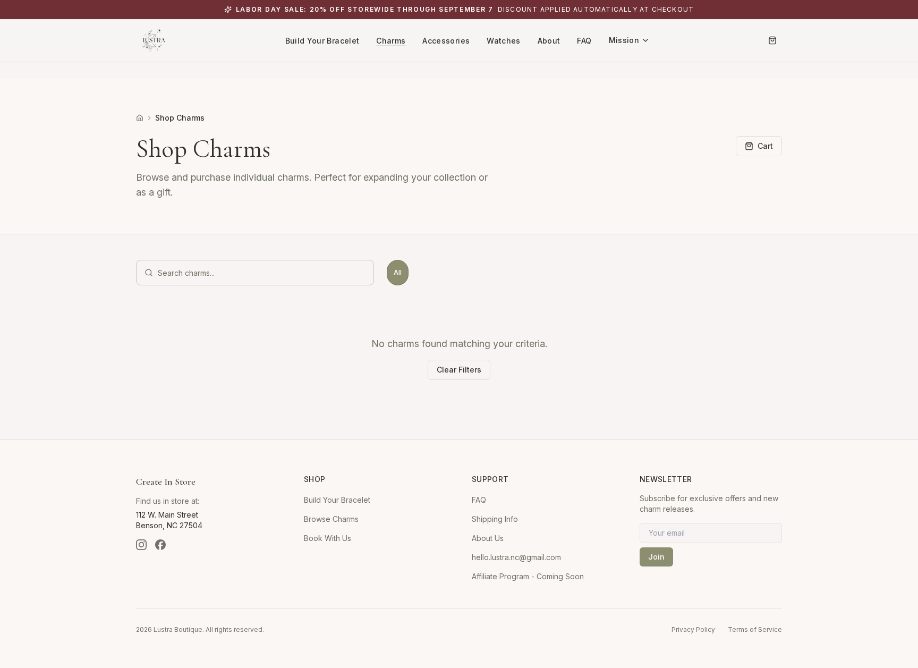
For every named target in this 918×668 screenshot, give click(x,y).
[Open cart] (772, 40)
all (398, 272)
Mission (624, 40)
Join (656, 556)
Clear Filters (459, 369)
